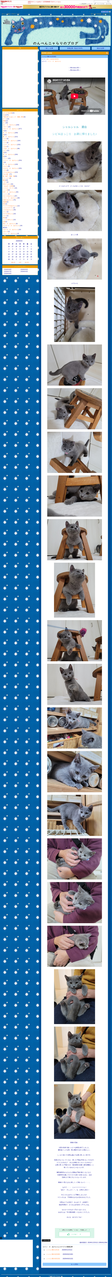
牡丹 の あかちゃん (9, 192)
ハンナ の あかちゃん (10, 144)
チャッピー (6, 178)
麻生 (4, 180)
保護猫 (5, 202)
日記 (8, 14)
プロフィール (15, 14)
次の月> (27, 262)
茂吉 (4, 217)
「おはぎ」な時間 (8, 186)
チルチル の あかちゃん (11, 168)
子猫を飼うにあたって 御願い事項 (13, 117)
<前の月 (13, 262)
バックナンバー (20, 266)
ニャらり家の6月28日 (53, 1254)
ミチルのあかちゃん (9, 172)
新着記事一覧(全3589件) (75, 48)
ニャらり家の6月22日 (53, 1258)
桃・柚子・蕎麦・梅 (9, 176)
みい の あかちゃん (9, 125)
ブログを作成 (100, 4)
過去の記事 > (101, 48)
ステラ (5, 215)
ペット (5, 3)
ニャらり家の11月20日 (49, 56)
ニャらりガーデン (8, 208)
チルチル (5, 166)
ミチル (5, 170)
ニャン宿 (5, 190)
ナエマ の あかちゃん (10, 140)
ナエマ (5, 138)
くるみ (5, 146)
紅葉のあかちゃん (8, 200)
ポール (5, 119)
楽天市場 (108, 4)
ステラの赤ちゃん (8, 213)
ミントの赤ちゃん (8, 219)
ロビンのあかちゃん (9, 196)
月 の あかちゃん (9, 164)
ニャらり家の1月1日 (52, 1250)
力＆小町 (6, 174)
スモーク (5, 127)
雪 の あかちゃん (9, 154)
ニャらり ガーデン (9, 188)
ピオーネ (5, 231)
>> (85, 4)
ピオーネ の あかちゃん (11, 229)
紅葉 (4, 221)
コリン (5, 212)
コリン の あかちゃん (10, 198)
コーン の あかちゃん (10, 233)
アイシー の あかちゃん (11, 160)
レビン (5, 150)
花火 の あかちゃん (9, 223)
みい (4, 123)
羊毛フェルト (7, 184)
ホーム (4, 14)
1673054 (104, 12)
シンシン (5, 194)
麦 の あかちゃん (9, 136)
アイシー (5, 158)
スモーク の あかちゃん (11, 129)
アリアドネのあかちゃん (10, 206)
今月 (20, 262)
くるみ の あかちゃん (10, 148)
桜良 (4, 204)
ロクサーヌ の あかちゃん (11, 225)
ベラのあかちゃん (8, 210)
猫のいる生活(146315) (53, 59)
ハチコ (5, 182)
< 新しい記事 (49, 48)
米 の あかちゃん (9, 132)
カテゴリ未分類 (7, 113)
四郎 (4, 121)
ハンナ (5, 142)
